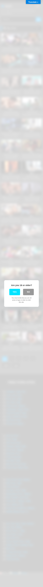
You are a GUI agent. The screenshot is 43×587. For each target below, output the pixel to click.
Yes (15, 292)
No (28, 292)
